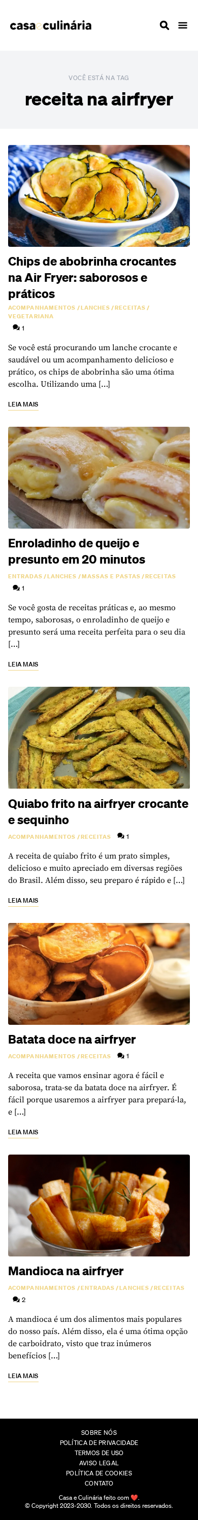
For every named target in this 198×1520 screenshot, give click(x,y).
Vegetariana (31, 316)
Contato (99, 1483)
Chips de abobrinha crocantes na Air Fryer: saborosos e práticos (92, 277)
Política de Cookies (99, 1473)
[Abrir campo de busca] (164, 25)
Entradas (25, 576)
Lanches (96, 308)
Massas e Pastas (111, 576)
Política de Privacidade (99, 1442)
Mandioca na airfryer (66, 1270)
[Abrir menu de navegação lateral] (183, 25)
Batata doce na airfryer (72, 1039)
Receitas (130, 308)
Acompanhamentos (42, 308)
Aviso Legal (99, 1463)
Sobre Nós (99, 1432)
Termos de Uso (99, 1453)
